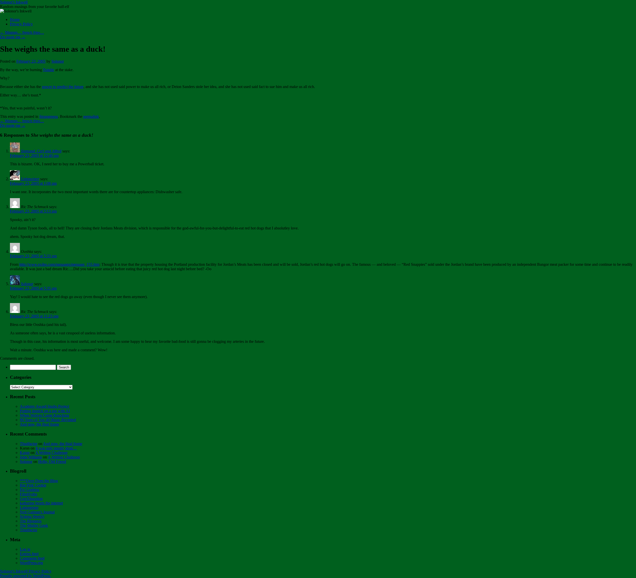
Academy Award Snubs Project (44, 406)
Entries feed (29, 554)
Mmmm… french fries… (22, 32)
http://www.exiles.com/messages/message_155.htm (59, 264)
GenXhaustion (31, 498)
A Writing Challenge (51, 452)
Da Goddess (29, 490)
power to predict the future (62, 87)
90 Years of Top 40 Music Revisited (48, 420)
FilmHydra (28, 494)
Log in (25, 549)
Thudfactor (28, 444)
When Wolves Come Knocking (44, 415)
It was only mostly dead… (56, 448)
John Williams (31, 457)
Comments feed (32, 558)
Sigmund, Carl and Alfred (41, 151)
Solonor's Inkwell (14, 2)
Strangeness (48, 116)
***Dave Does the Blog (39, 481)
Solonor (57, 61)
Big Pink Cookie (33, 485)
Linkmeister (30, 179)
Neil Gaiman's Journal (37, 512)
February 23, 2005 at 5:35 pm (33, 288)
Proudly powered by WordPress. (25, 576)
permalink (91, 116)
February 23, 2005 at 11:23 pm (34, 316)
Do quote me (12, 37)
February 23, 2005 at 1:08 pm (33, 183)
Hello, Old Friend (52, 461)
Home (15, 19)
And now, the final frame (39, 424)
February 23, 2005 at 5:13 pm (33, 211)
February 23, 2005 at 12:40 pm (34, 155)
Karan (25, 452)
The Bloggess (30, 521)
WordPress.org (31, 563)
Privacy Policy (21, 24)
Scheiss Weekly (32, 516)
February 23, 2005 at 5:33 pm (33, 256)
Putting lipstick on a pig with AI (45, 411)
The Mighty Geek (34, 525)
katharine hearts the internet (41, 503)
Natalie (48, 70)
